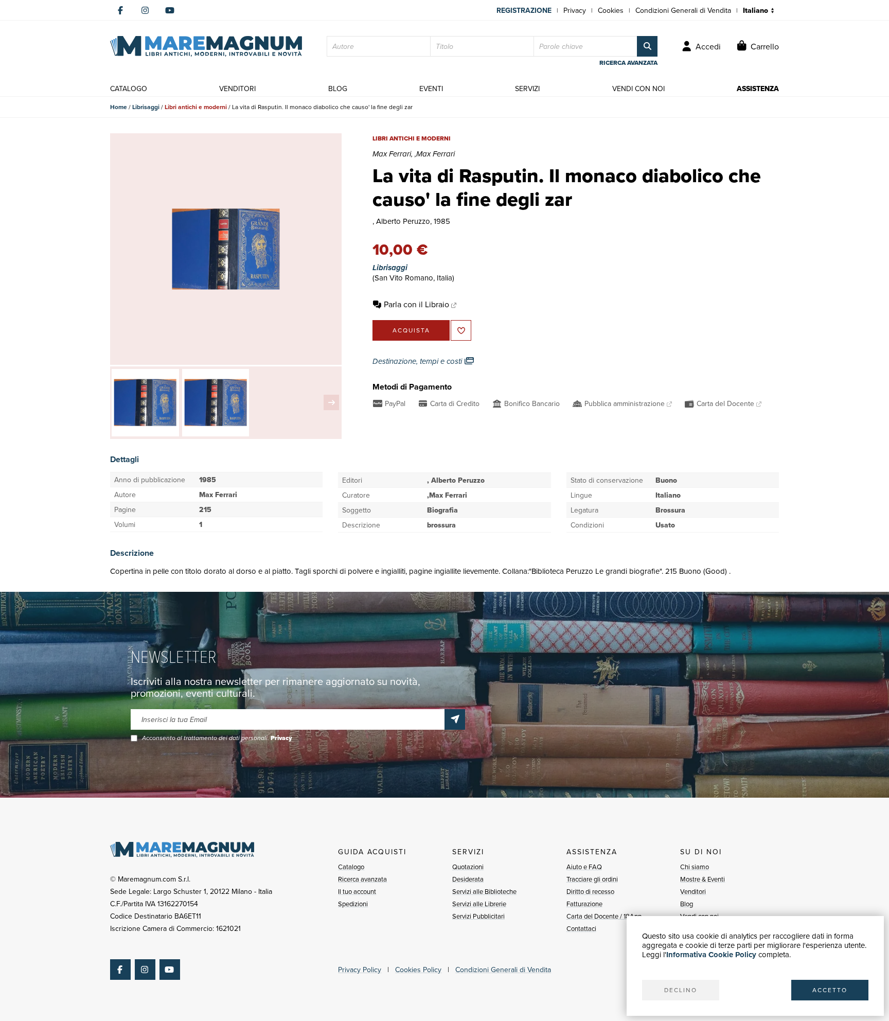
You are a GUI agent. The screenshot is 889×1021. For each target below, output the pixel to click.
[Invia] (454, 719)
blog (337, 88)
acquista (411, 330)
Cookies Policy (418, 969)
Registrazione (524, 10)
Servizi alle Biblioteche (484, 891)
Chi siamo (694, 866)
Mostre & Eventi (702, 879)
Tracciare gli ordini (592, 879)
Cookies (611, 10)
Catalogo (351, 866)
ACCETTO (829, 989)
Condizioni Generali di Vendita (683, 10)
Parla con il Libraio (416, 304)
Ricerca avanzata (362, 879)
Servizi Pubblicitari (478, 916)
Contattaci (581, 928)
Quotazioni (468, 866)
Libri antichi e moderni (196, 106)
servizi (527, 88)
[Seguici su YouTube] (169, 10)
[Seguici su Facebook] (120, 10)
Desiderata (468, 879)
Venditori (693, 891)
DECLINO (680, 989)
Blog (686, 903)
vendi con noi (638, 88)
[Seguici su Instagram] (145, 10)
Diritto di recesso (590, 891)
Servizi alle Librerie (479, 903)
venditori (237, 88)
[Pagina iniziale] (206, 46)
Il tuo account (357, 891)
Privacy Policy (359, 969)
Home (118, 106)
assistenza (758, 88)
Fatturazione (584, 903)
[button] (331, 402)
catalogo (128, 88)
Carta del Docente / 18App (604, 916)
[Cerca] (647, 46)
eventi (431, 88)
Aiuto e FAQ (584, 866)
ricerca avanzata (628, 62)
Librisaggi (145, 106)
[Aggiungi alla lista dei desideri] (461, 330)
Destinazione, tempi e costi (418, 361)
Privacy (574, 10)
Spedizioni (353, 903)
